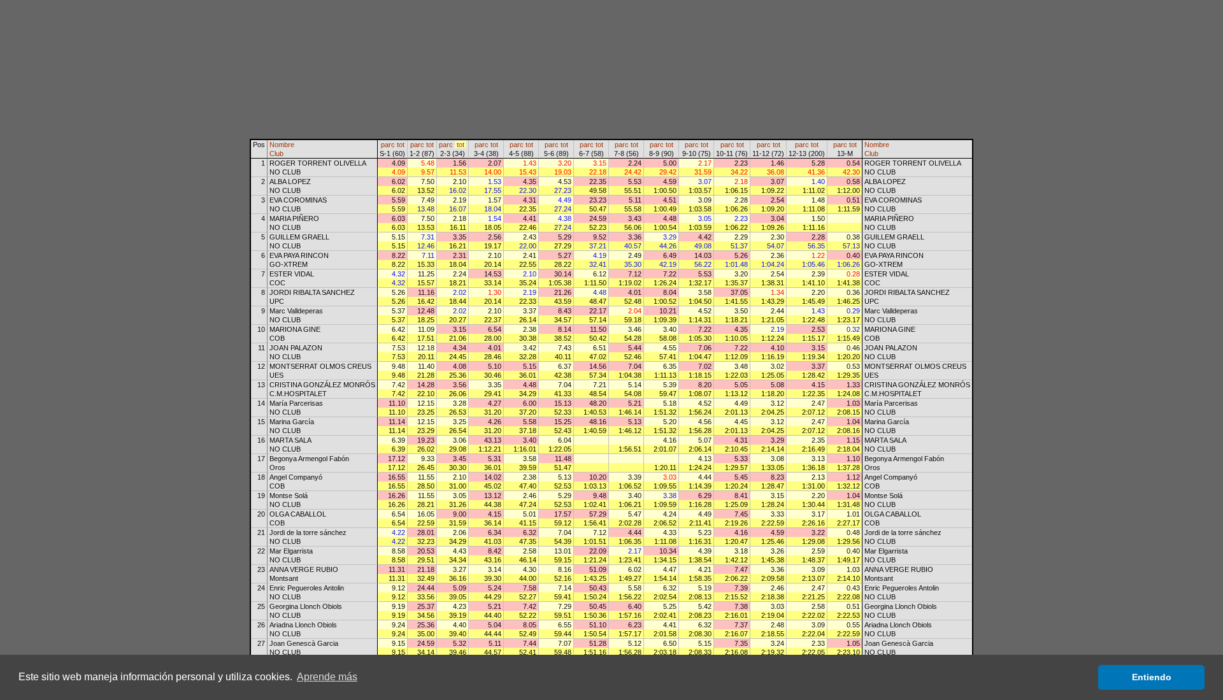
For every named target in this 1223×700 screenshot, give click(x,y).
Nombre (281, 144)
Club (276, 153)
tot (400, 144)
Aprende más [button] (327, 676)
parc (388, 144)
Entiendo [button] (1151, 677)
